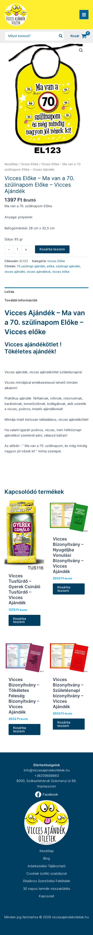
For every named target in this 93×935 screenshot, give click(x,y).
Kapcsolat (46, 896)
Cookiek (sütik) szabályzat (46, 874)
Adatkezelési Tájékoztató (47, 866)
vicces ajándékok (39, 271)
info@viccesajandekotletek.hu (47, 770)
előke (50, 266)
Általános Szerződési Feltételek (46, 881)
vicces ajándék (15, 271)
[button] (81, 50)
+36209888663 (46, 776)
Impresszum (46, 786)
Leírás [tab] (9, 292)
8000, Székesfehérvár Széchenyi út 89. (46, 781)
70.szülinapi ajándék (31, 266)
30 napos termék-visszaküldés (46, 889)
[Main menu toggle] (83, 14)
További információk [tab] (21, 300)
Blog (46, 858)
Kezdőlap (11, 164)
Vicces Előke (29, 164)
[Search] (61, 36)
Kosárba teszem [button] (19, 620)
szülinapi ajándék (68, 266)
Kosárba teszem (52, 249)
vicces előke (61, 271)
